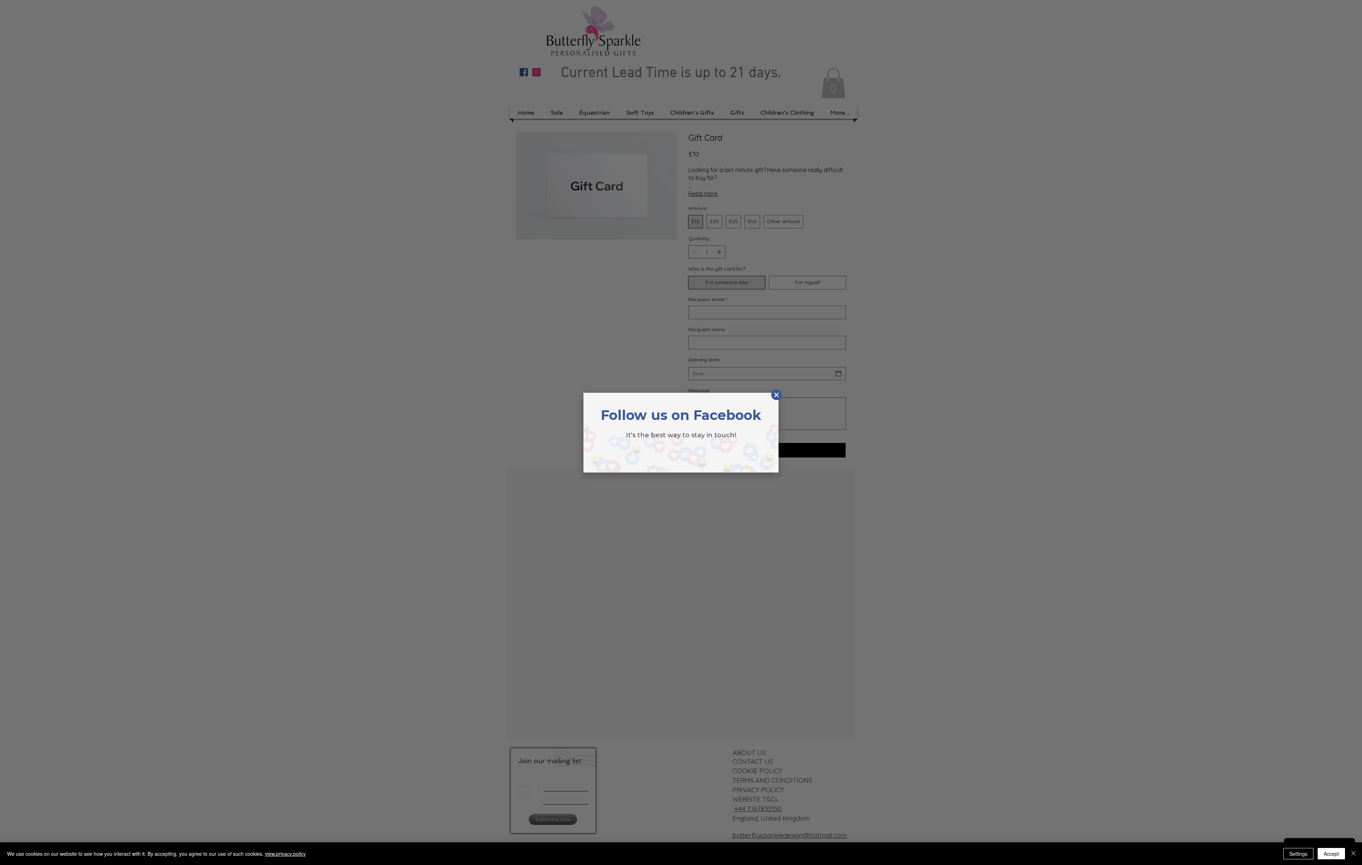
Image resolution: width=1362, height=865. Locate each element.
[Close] (1353, 853)
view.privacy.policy (285, 853)
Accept (1331, 853)
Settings (1298, 853)
